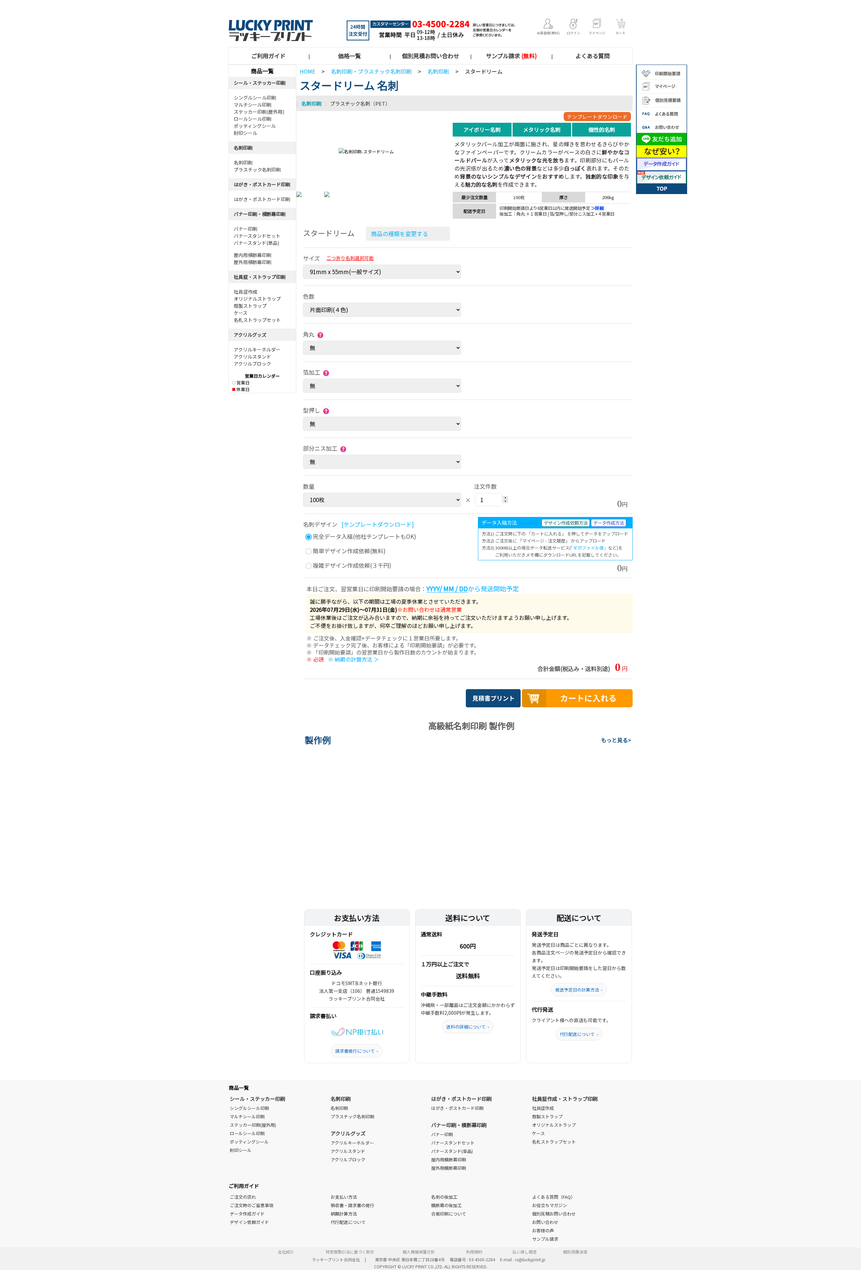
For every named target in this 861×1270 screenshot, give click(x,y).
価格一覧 (349, 55)
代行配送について (579, 1034)
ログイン (573, 32)
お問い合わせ (545, 1222)
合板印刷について (448, 1213)
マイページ (597, 32)
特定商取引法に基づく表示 (350, 1252)
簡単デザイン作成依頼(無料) (348, 551)
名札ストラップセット (257, 319)
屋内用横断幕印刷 (252, 255)
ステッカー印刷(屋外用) (259, 111)
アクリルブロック (252, 363)
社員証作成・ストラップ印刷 (565, 1098)
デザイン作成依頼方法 (566, 523)
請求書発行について (356, 1051)
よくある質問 (592, 55)
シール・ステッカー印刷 (260, 82)
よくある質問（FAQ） (553, 1197)
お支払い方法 (344, 1197)
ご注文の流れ (243, 1197)
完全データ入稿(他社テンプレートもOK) (363, 536)
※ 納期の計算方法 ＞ (353, 659)
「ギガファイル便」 (589, 548)
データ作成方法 (608, 523)
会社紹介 (286, 1252)
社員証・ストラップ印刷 (260, 276)
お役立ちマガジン (549, 1205)
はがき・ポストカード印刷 (262, 184)
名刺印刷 (243, 147)
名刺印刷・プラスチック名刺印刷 (371, 71)
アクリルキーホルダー (257, 349)
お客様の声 (543, 1230)
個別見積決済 (575, 1252)
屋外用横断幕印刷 (252, 262)
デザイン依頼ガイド (249, 1222)
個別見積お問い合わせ (430, 55)
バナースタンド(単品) (256, 242)
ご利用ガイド (268, 55)
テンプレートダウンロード (597, 116)
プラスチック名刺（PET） (360, 103)
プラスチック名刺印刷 (257, 169)
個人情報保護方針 (419, 1252)
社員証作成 (245, 291)
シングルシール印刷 (255, 97)
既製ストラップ (250, 305)
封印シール (245, 132)
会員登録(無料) (548, 32)
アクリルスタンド (252, 356)
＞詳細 (597, 208)
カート (620, 32)
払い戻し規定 (525, 1252)
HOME (307, 71)
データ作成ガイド (247, 1213)
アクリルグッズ (250, 334)
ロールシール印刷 (252, 118)
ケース (241, 312)
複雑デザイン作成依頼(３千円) (351, 565)
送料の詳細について (467, 1026)
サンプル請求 (511, 55)
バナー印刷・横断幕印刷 (260, 214)
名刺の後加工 (444, 1197)
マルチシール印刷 (252, 104)
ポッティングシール (255, 125)
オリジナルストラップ (257, 298)
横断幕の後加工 (446, 1205)
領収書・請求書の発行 (352, 1205)
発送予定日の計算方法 (578, 989)
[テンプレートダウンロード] (377, 524)
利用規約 (474, 1252)
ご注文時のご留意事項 (251, 1205)
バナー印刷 (245, 228)
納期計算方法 (344, 1213)
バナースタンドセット (257, 235)
